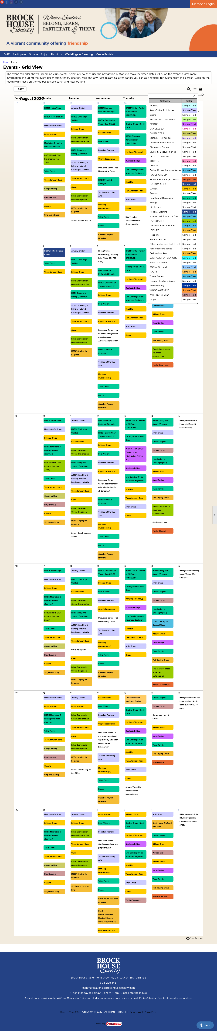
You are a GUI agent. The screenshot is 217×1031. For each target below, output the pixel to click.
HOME (6, 54)
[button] (200, 89)
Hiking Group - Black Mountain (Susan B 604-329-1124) (188, 424)
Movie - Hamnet (159, 531)
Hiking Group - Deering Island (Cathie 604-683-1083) (189, 574)
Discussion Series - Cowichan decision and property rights (108, 844)
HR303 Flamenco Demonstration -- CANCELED (132, 139)
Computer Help (50, 189)
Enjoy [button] (44, 54)
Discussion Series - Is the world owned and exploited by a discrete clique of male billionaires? (108, 740)
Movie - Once (158, 762)
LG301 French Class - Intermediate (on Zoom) (53, 158)
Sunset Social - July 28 (81, 220)
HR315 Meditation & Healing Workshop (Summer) (52, 450)
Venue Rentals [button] (104, 54)
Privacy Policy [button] (151, 1012)
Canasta (47, 206)
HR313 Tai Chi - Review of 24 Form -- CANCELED (135, 111)
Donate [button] (33, 54)
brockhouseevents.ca (180, 998)
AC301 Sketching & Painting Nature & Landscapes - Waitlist (80, 166)
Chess (73, 187)
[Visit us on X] (16, 2)
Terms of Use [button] (135, 1012)
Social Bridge (158, 323)
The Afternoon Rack (53, 180)
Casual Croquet (159, 442)
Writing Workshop (133, 900)
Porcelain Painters (106, 150)
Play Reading (50, 197)
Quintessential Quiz (106, 930)
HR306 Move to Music (53, 117)
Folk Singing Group (161, 340)
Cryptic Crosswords (106, 159)
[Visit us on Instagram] (12, 2)
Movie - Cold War (160, 897)
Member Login (203, 4)
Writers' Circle (159, 450)
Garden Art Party (160, 522)
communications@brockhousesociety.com (108, 987)
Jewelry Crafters (78, 108)
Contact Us (73, 1012)
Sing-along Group (51, 215)
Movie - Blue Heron (161, 365)
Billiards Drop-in (132, 814)
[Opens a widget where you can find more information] (205, 1025)
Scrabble (129, 182)
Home (5, 62)
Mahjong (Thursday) (134, 152)
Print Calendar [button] (196, 938)
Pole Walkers (103, 141)
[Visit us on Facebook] (7, 2)
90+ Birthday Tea (78, 650)
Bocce (101, 226)
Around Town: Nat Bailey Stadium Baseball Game (133, 790)
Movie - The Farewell (161, 685)
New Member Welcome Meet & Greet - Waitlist (132, 220)
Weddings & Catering (79, 54)
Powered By (100, 1024)
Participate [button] (19, 54)
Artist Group (130, 199)
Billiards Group (50, 134)
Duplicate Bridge (132, 161)
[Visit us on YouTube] (2, 2)
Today (20, 88)
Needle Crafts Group (53, 125)
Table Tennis (49, 171)
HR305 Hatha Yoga (52, 108)
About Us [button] (56, 54)
